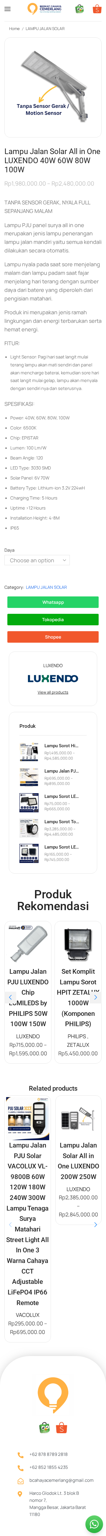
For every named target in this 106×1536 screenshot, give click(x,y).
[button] (10, 997)
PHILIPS (77, 1036)
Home (14, 28)
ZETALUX (78, 1044)
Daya (9, 550)
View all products (53, 692)
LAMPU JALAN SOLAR (45, 28)
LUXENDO (28, 1036)
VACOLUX (27, 1314)
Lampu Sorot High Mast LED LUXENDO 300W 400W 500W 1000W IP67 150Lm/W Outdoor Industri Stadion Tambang (61, 745)
